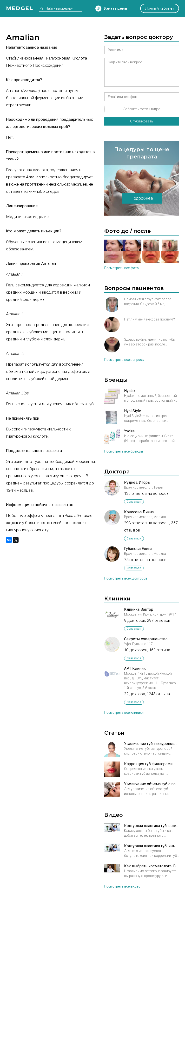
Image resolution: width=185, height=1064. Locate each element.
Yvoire (129, 431)
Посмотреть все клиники (124, 712)
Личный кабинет (159, 8)
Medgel (19, 8)
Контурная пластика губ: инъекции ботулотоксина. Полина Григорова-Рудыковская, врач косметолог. (151, 846)
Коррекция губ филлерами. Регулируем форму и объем (151, 764)
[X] (16, 540)
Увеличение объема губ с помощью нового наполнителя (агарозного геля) (151, 784)
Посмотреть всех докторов (125, 578)
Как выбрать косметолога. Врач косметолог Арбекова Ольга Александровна (151, 866)
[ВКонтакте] (9, 540)
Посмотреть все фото (121, 268)
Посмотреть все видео (122, 886)
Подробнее (142, 198)
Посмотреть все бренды (123, 451)
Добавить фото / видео (141, 109)
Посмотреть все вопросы (124, 360)
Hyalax (129, 390)
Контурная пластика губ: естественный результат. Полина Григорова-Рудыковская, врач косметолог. (151, 825)
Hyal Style (132, 411)
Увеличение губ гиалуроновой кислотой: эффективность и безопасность (151, 743)
